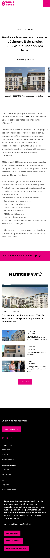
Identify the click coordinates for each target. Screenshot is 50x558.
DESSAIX (28, 116)
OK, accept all (12, 533)
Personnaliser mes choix (16, 548)
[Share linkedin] (40, 255)
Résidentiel (6, 474)
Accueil (19, 29)
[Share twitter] (36, 255)
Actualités (29, 29)
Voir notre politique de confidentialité (17, 524)
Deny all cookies (13, 541)
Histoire (5, 454)
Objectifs (5, 485)
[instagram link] (3, 437)
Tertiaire (5, 470)
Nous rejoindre (8, 459)
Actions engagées (9, 489)
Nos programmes (9, 465)
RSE (3, 480)
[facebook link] (11, 437)
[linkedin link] (7, 437)
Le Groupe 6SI (7, 445)
